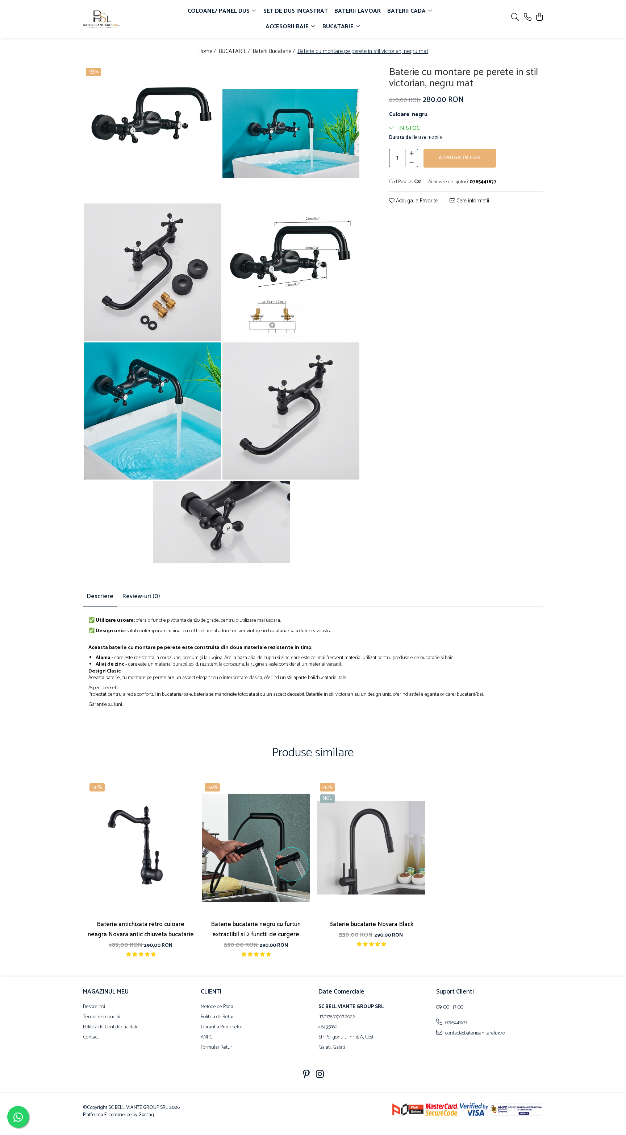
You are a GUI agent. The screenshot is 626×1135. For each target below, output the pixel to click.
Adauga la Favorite (416, 201)
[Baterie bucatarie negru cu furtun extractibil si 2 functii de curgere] (256, 848)
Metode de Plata (217, 1007)
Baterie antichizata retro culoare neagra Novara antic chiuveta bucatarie (141, 929)
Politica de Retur (217, 1017)
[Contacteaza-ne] (527, 17)
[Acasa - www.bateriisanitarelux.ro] (124, 19)
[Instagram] (320, 1075)
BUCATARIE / (234, 52)
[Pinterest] (306, 1075)
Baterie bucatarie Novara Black (371, 924)
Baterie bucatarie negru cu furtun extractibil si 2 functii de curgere (256, 929)
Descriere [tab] (100, 596)
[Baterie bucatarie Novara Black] (371, 848)
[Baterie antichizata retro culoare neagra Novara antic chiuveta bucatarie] (141, 848)
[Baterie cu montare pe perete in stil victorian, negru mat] (152, 133)
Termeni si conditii (101, 1017)
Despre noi (94, 1007)
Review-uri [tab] (141, 596)
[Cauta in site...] (515, 17)
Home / (207, 52)
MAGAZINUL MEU (106, 992)
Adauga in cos (460, 157)
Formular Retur (216, 1047)
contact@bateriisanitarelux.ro (474, 1033)
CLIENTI (211, 992)
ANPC (206, 1037)
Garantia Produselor (221, 1027)
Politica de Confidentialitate (111, 1027)
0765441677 (455, 1023)
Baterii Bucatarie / (274, 52)
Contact (91, 1037)
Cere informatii (472, 201)
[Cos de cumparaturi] (539, 17)
